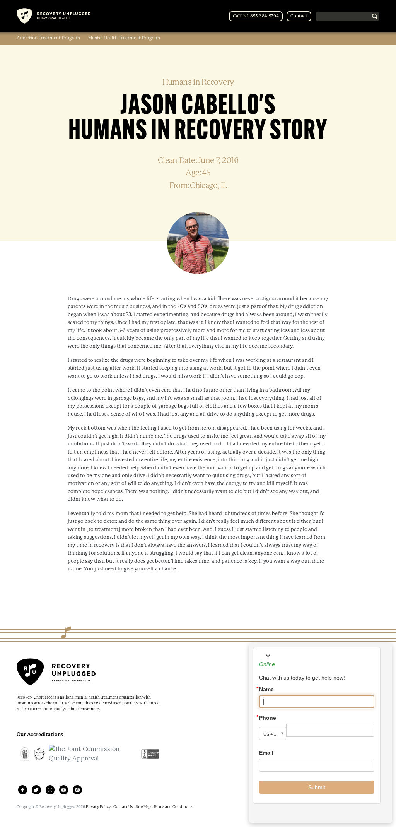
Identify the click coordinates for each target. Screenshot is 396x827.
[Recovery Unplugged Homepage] (53, 16)
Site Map (143, 807)
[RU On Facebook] (22, 789)
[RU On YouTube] (63, 789)
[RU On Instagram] (50, 789)
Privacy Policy (98, 807)
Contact (298, 16)
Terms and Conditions (173, 807)
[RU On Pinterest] (77, 789)
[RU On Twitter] (36, 789)
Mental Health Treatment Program (124, 38)
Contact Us (123, 807)
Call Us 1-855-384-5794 (256, 16)
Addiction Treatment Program (48, 38)
